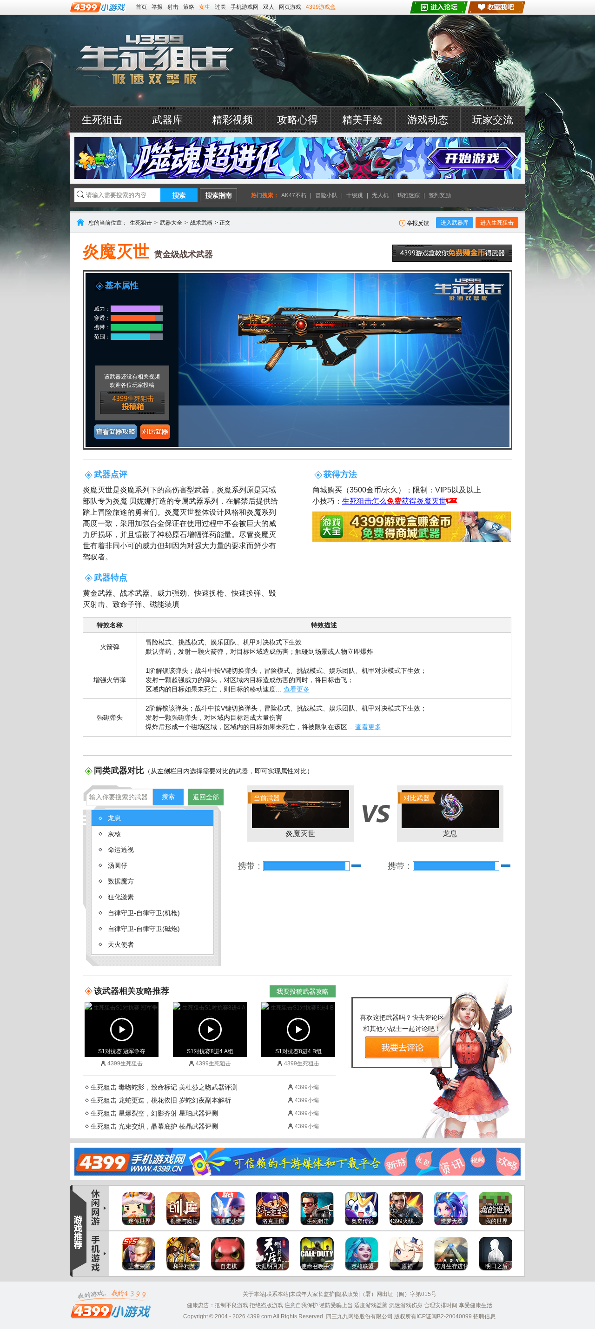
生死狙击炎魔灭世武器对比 (155, 431)
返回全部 (206, 797)
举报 (157, 7)
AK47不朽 (293, 195)
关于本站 (254, 1294)
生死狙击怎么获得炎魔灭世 (394, 501)
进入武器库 (455, 222)
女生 (204, 7)
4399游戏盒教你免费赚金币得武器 (452, 253)
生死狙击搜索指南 (218, 195)
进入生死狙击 (497, 222)
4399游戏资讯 (98, 1208)
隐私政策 (347, 1294)
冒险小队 (326, 195)
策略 (188, 7)
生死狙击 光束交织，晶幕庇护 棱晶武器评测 (154, 1126)
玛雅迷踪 (408, 195)
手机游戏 (98, 1253)
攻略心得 (297, 120)
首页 (141, 7)
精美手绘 (362, 120)
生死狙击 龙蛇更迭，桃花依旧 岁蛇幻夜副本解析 (161, 1100)
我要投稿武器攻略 (303, 991)
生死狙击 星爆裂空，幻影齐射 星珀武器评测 (154, 1113)
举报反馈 (418, 223)
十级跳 (354, 195)
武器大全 (171, 222)
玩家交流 (492, 120)
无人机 (380, 195)
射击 (172, 7)
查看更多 (297, 689)
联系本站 (277, 1294)
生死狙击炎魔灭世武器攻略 (115, 431)
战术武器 (201, 222)
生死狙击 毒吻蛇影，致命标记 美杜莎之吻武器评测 (164, 1087)
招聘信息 (484, 1316)
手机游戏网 (244, 7)
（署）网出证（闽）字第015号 (398, 1294)
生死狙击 (102, 120)
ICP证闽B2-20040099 (444, 1316)
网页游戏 (290, 7)
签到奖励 (440, 195)
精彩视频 (232, 120)
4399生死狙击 (154, 60)
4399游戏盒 (321, 7)
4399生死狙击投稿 (132, 403)
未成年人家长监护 (312, 1294)
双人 (268, 7)
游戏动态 (427, 120)
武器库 (167, 120)
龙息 (430, 815)
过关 (220, 7)
